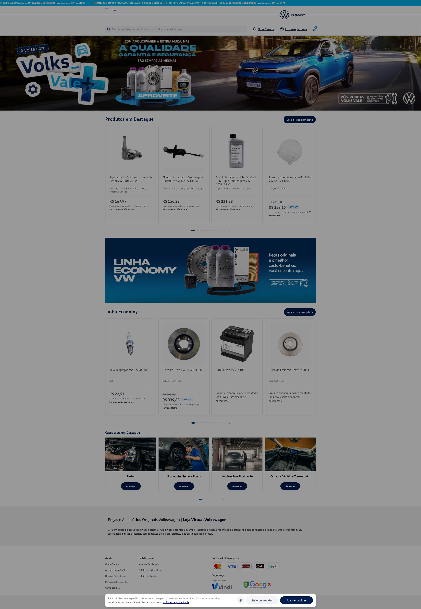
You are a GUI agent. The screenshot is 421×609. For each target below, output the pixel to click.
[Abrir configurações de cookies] (241, 600)
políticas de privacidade (175, 602)
